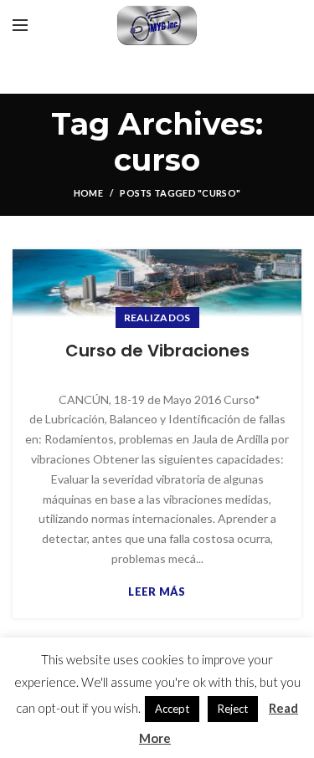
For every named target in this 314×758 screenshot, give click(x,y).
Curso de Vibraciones (157, 350)
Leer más (156, 591)
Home (88, 192)
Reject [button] (233, 708)
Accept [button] (172, 708)
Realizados (157, 317)
